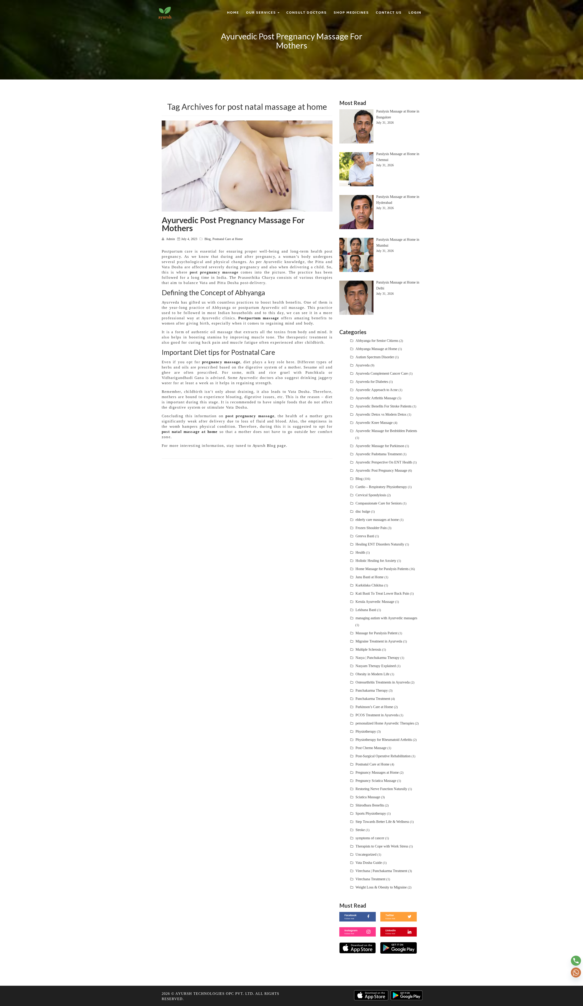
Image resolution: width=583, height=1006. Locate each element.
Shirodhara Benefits (369, 805)
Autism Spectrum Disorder (374, 357)
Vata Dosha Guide (368, 863)
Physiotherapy (365, 731)
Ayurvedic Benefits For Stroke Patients (383, 406)
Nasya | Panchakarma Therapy (377, 658)
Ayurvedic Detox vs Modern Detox (381, 414)
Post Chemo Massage (370, 748)
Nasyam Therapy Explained (375, 666)
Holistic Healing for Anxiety (375, 561)
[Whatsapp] (576, 973)
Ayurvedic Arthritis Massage (375, 398)
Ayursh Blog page (269, 445)
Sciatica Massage (367, 797)
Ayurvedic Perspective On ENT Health (383, 462)
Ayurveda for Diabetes (371, 382)
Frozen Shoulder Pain (371, 528)
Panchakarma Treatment (372, 699)
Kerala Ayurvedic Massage (374, 602)
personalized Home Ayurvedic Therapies (384, 723)
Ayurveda (362, 365)
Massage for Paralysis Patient (376, 633)
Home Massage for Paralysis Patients (382, 569)
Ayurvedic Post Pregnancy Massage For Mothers (233, 224)
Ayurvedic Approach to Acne (376, 390)
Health (360, 552)
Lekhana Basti (365, 610)
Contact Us (389, 12)
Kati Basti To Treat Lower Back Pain (382, 593)
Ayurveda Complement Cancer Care (381, 373)
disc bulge (362, 511)
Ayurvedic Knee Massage (374, 423)
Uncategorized (365, 854)
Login (415, 12)
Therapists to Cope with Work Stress (381, 846)
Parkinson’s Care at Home (374, 707)
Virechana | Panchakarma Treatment (381, 871)
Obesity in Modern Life (372, 674)
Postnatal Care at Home (227, 239)
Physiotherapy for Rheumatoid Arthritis (383, 740)
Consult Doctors (306, 12)
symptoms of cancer (369, 838)
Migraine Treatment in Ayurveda (378, 641)
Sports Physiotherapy (370, 813)
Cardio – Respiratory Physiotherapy (381, 487)
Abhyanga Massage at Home (376, 349)
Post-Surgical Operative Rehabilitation (383, 756)
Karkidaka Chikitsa (369, 585)
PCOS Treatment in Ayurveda (377, 715)
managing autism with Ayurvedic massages (386, 618)
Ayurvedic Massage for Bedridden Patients (386, 431)
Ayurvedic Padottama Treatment (378, 454)
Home (233, 12)
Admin (170, 239)
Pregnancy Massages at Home (377, 772)
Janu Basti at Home (369, 577)
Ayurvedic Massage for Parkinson (379, 446)
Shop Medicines (351, 12)
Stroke (360, 830)
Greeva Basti (364, 536)
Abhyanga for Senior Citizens (376, 341)
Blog (208, 239)
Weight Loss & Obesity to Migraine (381, 887)
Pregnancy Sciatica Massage (375, 781)
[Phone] (576, 961)
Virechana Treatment (370, 879)
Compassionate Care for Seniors (378, 503)
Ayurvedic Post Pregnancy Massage (381, 470)
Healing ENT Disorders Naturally (379, 544)
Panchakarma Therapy (371, 690)
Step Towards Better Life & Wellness (382, 822)
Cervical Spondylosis (370, 495)
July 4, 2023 (189, 239)
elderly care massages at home (377, 520)
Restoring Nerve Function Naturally (381, 789)
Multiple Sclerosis (368, 649)
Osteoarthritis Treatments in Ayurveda (382, 682)
